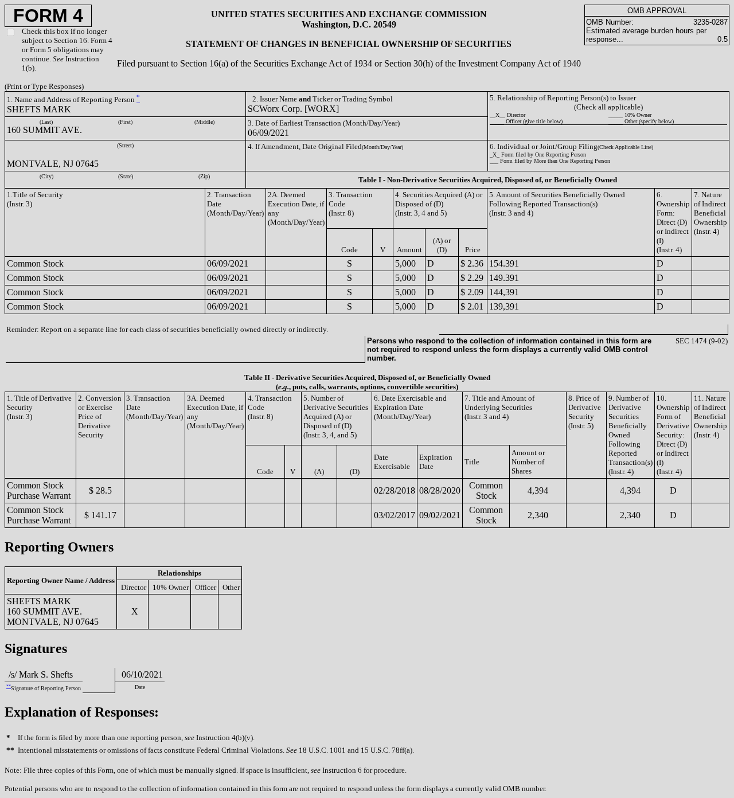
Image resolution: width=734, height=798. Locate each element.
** (8, 686)
